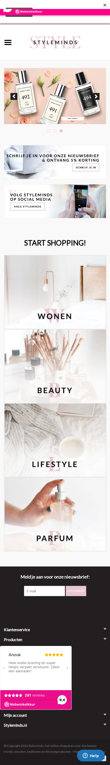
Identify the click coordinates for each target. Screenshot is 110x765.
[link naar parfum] (55, 96)
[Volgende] (96, 96)
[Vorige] (13, 96)
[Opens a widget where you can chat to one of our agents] (91, 756)
